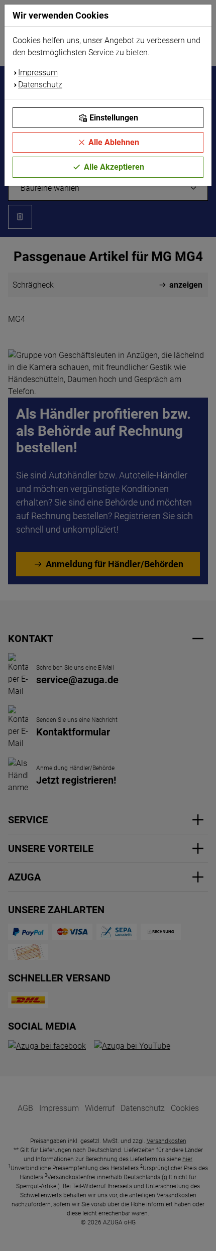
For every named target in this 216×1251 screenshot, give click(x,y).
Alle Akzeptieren (114, 167)
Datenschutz (40, 84)
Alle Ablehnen (113, 142)
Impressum (38, 72)
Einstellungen (113, 117)
